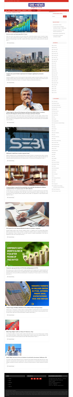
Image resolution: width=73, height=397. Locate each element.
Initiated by (24, 10)
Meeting (54, 152)
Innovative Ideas (55, 142)
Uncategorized (55, 183)
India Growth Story (56, 136)
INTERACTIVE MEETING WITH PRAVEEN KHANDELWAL (58, 31)
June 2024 (54, 88)
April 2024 (54, 92)
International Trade (56, 146)
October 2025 (55, 57)
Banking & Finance (56, 103)
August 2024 (55, 84)
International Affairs (56, 144)
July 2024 (54, 86)
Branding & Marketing (56, 105)
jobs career (54, 148)
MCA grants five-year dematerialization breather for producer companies (23, 228)
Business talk (55, 109)
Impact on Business (56, 132)
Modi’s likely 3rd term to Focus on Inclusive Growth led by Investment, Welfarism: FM (26, 357)
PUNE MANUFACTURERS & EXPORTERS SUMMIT (58, 36)
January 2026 (55, 51)
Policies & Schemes (56, 162)
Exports (54, 126)
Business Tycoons (55, 111)
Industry (54, 138)
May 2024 (54, 90)
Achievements (55, 101)
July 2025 (54, 63)
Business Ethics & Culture (57, 107)
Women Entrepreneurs (56, 189)
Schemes (54, 166)
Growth (54, 130)
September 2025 (55, 59)
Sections (34, 10)
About (9, 10)
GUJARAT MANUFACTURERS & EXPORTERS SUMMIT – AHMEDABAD (59, 27)
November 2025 (55, 55)
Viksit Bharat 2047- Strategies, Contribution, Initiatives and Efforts (58, 186)
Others (54, 156)
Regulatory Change (56, 164)
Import (54, 134)
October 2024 (55, 80)
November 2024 (55, 78)
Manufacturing (55, 150)
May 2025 (54, 67)
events (54, 124)
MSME (54, 154)
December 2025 (55, 53)
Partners (29, 10)
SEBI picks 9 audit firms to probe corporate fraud (17, 153)
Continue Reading (11, 42)
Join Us (39, 10)
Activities (13, 10)
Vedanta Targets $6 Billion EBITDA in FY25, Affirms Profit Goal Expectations (24, 307)
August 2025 (55, 61)
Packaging (54, 158)
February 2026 (55, 49)
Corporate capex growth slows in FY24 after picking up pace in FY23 (22, 268)
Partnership (19, 10)
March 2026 (55, 47)
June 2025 (54, 65)
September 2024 (55, 82)
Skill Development (56, 168)
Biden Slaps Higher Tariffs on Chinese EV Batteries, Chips (19, 331)
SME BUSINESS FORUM (57, 24)
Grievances (54, 128)
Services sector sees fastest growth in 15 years (16, 34)
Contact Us (10, 386)
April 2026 (54, 45)
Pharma (54, 160)
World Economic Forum (57, 191)
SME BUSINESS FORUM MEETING (59, 33)
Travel (54, 181)
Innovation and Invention (57, 140)
